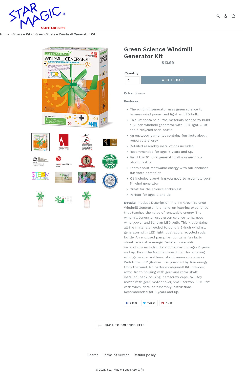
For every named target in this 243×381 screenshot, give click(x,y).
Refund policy (145, 355)
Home (4, 34)
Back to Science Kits (123, 325)
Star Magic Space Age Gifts (125, 369)
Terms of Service (116, 355)
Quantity (131, 73)
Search (93, 355)
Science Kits (22, 34)
